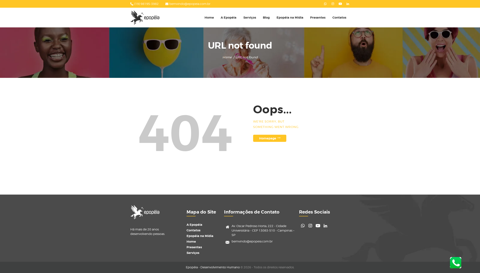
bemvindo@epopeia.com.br (252, 241)
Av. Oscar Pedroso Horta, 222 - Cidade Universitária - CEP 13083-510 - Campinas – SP (263, 230)
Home (227, 57)
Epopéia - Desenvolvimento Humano (213, 267)
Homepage (267, 138)
